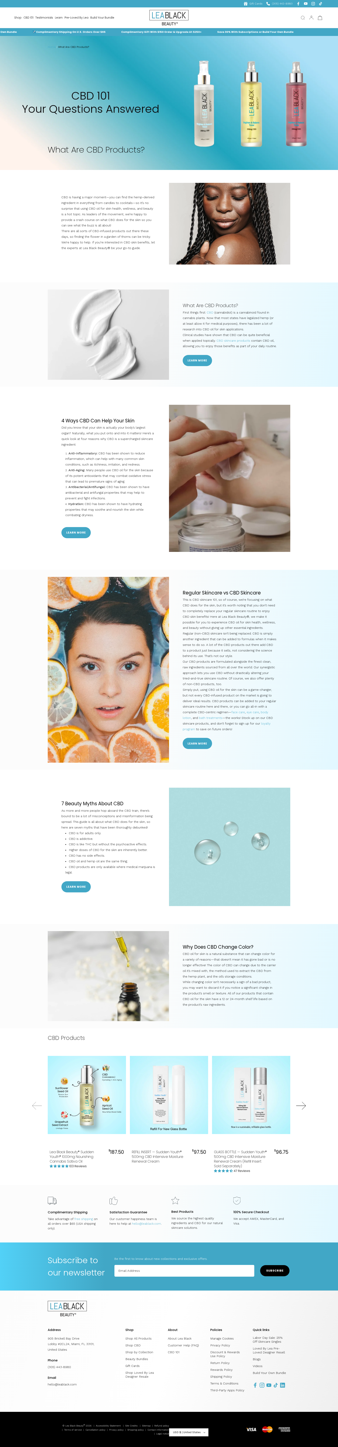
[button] (302, 18)
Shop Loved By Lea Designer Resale (139, 1374)
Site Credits (131, 1425)
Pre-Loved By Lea (76, 18)
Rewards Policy (221, 1370)
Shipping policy (135, 1429)
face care (238, 712)
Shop (18, 18)
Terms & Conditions (224, 1383)
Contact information (158, 1429)
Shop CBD (133, 1345)
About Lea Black (179, 1338)
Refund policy (161, 1425)
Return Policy (220, 1363)
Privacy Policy (220, 1345)
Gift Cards (255, 3)
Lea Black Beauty (74, 1425)
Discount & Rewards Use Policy (225, 1354)
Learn (59, 18)
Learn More (197, 360)
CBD (210, 312)
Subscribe (275, 1271)
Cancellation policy (95, 1429)
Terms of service (73, 1429)
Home (52, 47)
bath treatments (210, 718)
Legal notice (162, 1433)
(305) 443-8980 (279, 3)
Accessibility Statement (108, 1425)
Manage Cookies (222, 1338)
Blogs (257, 1359)
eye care (253, 712)
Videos (257, 1366)
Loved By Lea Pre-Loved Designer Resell (269, 1350)
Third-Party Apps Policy (227, 1390)
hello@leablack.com (146, 1223)
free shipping (83, 1219)
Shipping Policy (221, 1376)
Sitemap (146, 1425)
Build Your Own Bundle (269, 1373)
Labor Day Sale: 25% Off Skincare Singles (268, 1339)
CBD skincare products (233, 340)
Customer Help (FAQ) (183, 1345)
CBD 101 (28, 18)
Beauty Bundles (136, 1359)
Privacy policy (116, 1429)
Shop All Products (138, 1338)
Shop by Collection (139, 1352)
